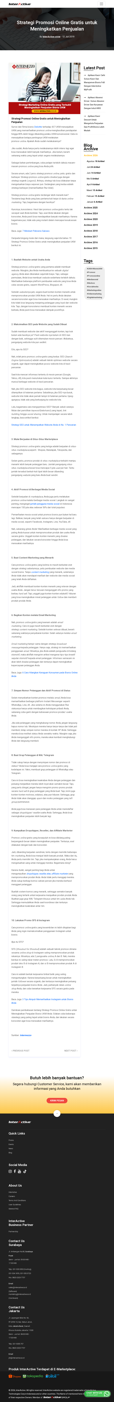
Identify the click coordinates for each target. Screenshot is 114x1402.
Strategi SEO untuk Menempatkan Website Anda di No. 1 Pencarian (43, 425)
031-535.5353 (18, 1269)
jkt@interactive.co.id (16, 1358)
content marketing (40, 572)
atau (47, 873)
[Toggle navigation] (101, 4)
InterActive (13, 1192)
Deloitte (38, 127)
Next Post (70, 1050)
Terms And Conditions (17, 1200)
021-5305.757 (18, 1344)
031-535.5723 (25, 1273)
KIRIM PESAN (57, 1100)
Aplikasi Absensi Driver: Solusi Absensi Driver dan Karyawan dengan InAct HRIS (94, 102)
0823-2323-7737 (18, 1277)
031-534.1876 (14, 1273)
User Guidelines (15, 1205)
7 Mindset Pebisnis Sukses (35, 231)
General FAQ (13, 1209)
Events (11, 1144)
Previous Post (20, 1050)
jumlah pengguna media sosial (45, 504)
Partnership (13, 1231)
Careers (12, 1196)
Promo (11, 1140)
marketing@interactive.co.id (20, 1294)
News (11, 1148)
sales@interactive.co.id (18, 1287)
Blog (10, 1153)
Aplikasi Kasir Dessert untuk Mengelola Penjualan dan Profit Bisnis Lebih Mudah (94, 123)
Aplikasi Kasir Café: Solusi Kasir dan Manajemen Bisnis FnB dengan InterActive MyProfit (94, 82)
